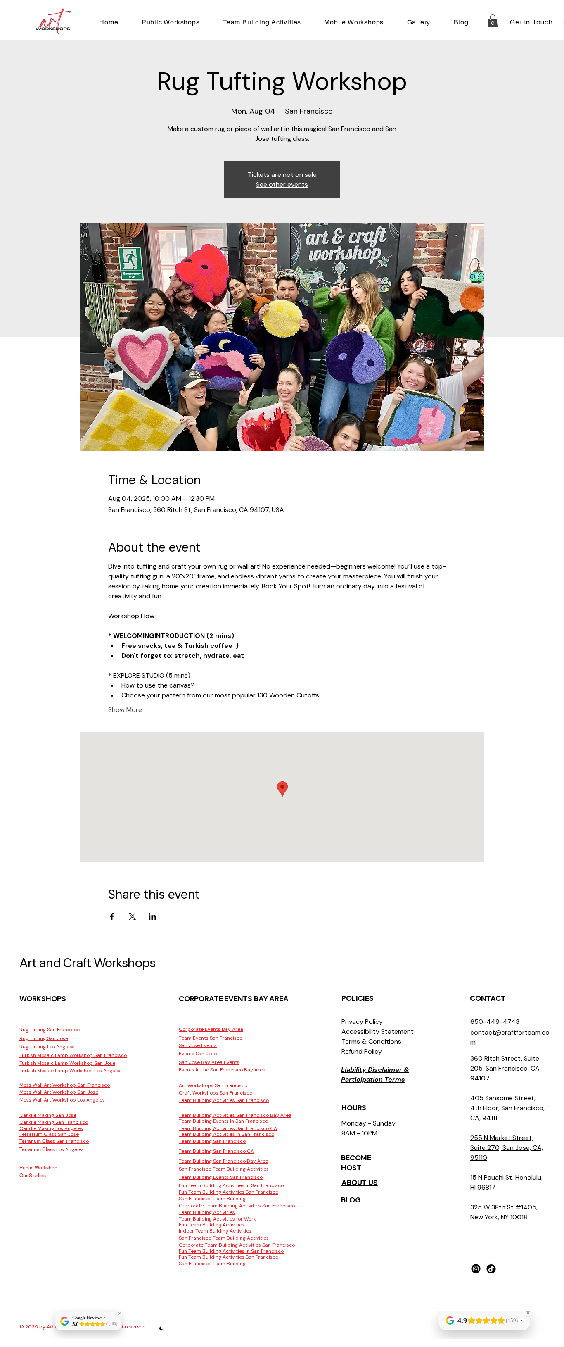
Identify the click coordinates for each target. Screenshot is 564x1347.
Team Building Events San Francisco (221, 1177)
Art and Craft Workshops (87, 962)
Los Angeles (51, 1149)
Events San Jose (198, 1053)
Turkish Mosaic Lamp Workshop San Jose (67, 1063)
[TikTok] (491, 1268)
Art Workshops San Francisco (213, 1085)
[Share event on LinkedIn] (152, 916)
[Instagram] (475, 1268)
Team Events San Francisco (210, 1038)
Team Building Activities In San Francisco (226, 1134)
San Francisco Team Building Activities (224, 1169)
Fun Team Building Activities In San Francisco (231, 1185)
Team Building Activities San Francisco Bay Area (235, 1115)
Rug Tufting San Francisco (49, 1029)
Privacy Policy (362, 1021)
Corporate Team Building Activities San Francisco (237, 1205)
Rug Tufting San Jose (43, 1038)
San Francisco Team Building (212, 1198)
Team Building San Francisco (212, 1141)
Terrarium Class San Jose (49, 1134)
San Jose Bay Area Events (209, 1062)
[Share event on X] (132, 916)
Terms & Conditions (371, 1041)
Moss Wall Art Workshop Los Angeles (62, 1100)
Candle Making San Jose (47, 1115)
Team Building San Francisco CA (216, 1151)
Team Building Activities (207, 1212)
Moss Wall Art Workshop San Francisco (64, 1085)
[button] (171, 22)
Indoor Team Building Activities (215, 1231)
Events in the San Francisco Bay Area (222, 1069)
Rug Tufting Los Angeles (47, 1046)
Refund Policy (361, 1051)
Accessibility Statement (377, 1031)
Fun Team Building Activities (211, 1224)
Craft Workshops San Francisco (215, 1093)
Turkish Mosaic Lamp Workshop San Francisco (73, 1055)
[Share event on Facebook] (112, 916)
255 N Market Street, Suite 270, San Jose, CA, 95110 (506, 1147)
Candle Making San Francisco (53, 1122)
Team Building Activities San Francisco (224, 1100)
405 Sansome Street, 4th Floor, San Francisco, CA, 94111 (507, 1108)
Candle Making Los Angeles (51, 1128)
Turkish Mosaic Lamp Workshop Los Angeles (70, 1070)
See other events (282, 184)
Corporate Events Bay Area (211, 1029)
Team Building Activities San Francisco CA (228, 1128)
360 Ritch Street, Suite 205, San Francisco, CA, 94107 (505, 1068)
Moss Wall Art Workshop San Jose (58, 1092)
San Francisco (54, 1141)
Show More (125, 709)
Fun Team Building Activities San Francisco (228, 1192)
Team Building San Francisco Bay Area (223, 1161)
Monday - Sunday (368, 1123)
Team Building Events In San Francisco (223, 1121)
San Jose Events (198, 1045)
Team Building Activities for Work (217, 1219)
